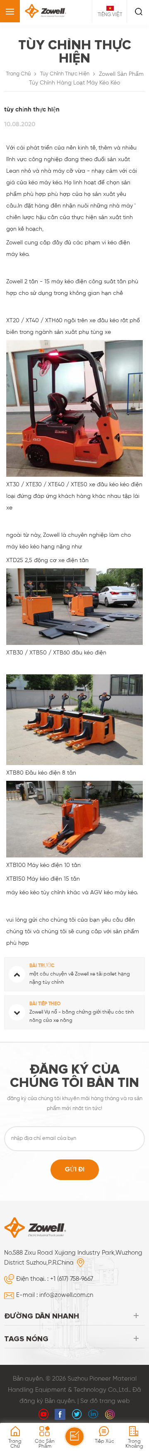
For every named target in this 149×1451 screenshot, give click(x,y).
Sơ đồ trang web (105, 1401)
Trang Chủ (18, 74)
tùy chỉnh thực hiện (64, 74)
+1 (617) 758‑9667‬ (71, 1279)
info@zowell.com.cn (66, 1295)
